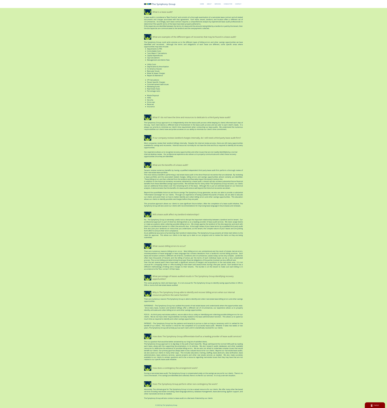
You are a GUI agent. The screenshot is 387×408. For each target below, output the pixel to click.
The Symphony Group (163, 4)
